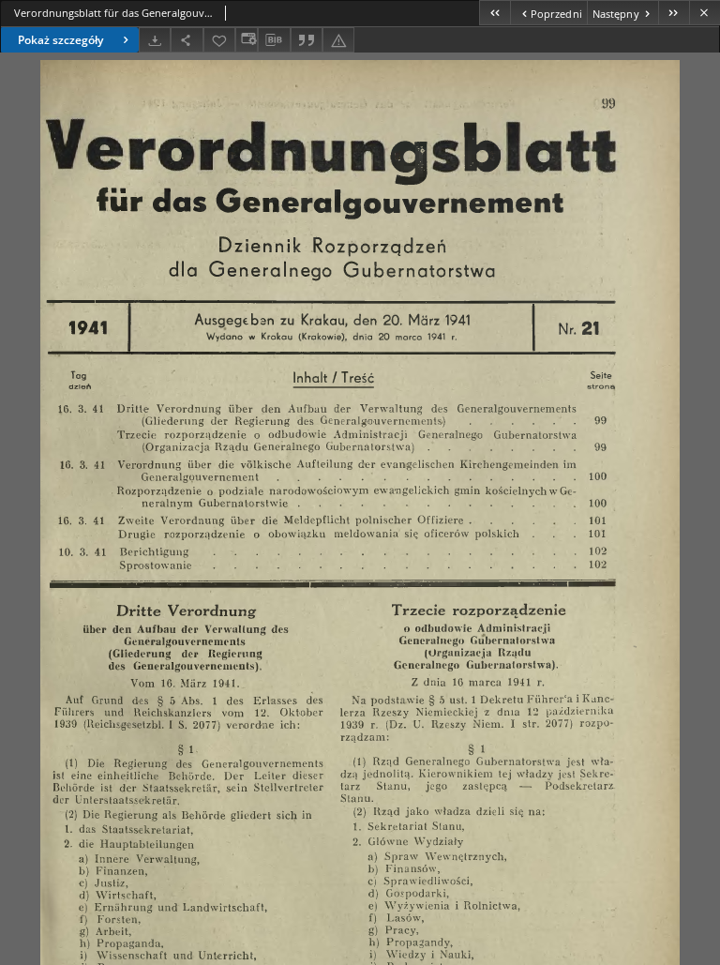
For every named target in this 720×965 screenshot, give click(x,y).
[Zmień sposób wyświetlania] (246, 40)
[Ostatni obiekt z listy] (673, 12)
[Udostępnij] (186, 40)
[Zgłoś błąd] (338, 40)
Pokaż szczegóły (60, 40)
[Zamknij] (704, 12)
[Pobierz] (155, 40)
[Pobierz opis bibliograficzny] (274, 40)
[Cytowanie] (306, 40)
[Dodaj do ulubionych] (219, 40)
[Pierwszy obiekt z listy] (494, 12)
